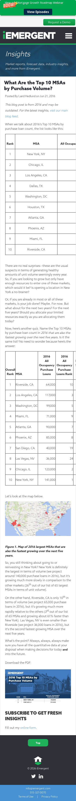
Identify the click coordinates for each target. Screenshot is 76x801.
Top (38, 742)
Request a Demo (59, 22)
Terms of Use (25, 796)
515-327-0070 (38, 792)
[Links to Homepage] (28, 38)
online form (28, 728)
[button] (38, 8)
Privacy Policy (50, 796)
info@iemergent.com (38, 788)
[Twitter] (33, 776)
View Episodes (38, 12)
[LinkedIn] (41, 776)
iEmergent (43, 768)
